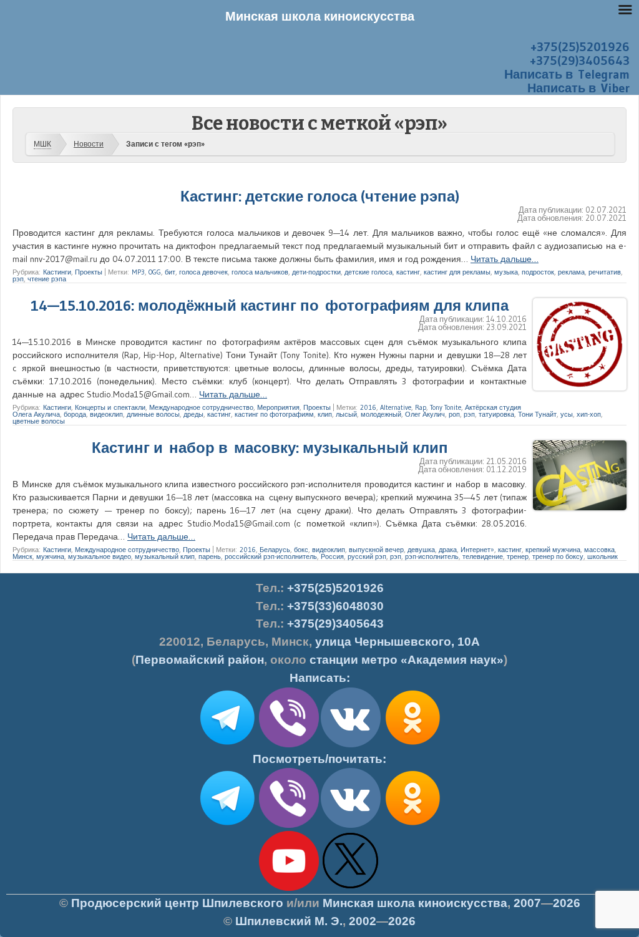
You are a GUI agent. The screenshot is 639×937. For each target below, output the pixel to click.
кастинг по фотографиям (274, 414)
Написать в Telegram (567, 74)
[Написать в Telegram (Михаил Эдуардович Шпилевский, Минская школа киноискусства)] (227, 744)
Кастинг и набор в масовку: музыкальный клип (270, 448)
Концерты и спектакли (110, 407)
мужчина (50, 556)
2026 (566, 903)
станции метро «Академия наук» (407, 659)
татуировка (496, 414)
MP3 (138, 272)
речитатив (604, 272)
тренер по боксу (557, 556)
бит (170, 272)
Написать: (320, 677)
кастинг (408, 272)
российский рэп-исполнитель (271, 556)
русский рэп (367, 556)
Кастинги (57, 272)
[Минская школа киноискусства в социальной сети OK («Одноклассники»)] (412, 744)
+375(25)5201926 (580, 46)
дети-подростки (316, 272)
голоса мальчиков (260, 272)
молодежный (381, 414)
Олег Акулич (425, 414)
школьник (602, 556)
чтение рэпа (46, 278)
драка (448, 549)
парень (209, 556)
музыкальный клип (165, 556)
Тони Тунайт (537, 414)
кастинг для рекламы (457, 272)
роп (454, 414)
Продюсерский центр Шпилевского (177, 903)
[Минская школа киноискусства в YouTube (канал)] (289, 888)
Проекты (88, 272)
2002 (362, 921)
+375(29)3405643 (580, 60)
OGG (155, 272)
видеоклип (106, 414)
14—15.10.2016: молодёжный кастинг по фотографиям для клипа (270, 305)
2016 (368, 407)
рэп (18, 278)
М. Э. (289, 921)
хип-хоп (589, 414)
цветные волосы (38, 421)
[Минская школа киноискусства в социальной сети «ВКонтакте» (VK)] (351, 825)
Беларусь (275, 549)
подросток (538, 272)
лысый (346, 414)
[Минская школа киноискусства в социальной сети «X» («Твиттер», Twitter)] (351, 888)
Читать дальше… (505, 259)
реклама (571, 272)
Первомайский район (199, 659)
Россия (332, 556)
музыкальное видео (99, 556)
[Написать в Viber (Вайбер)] (289, 744)
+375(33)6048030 (335, 606)
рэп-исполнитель (432, 556)
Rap (420, 407)
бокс (301, 549)
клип (325, 414)
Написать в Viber (578, 87)
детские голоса (368, 272)
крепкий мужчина (552, 549)
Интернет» (477, 549)
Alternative (395, 407)
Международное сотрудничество (201, 407)
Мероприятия (278, 407)
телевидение (482, 556)
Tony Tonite (445, 407)
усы (566, 414)
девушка (421, 549)
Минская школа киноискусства (415, 903)
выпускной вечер (376, 549)
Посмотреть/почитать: (319, 758)
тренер (518, 556)
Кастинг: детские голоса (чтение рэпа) (319, 196)
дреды (193, 414)
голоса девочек (203, 272)
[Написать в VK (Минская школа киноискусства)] (351, 744)
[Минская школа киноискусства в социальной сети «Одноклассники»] (412, 825)
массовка (599, 549)
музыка (506, 272)
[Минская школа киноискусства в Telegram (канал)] (227, 825)
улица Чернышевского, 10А (397, 641)
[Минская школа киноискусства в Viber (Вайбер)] (289, 825)
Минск (22, 556)
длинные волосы (153, 414)
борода (75, 414)
